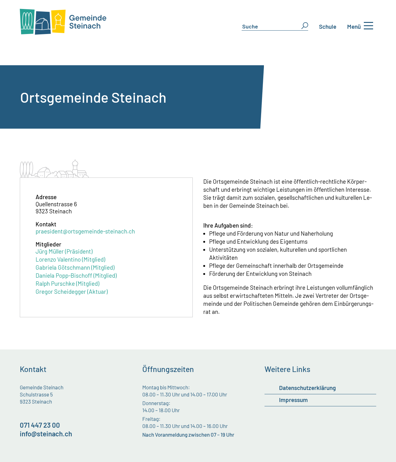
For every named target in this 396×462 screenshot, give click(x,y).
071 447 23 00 (40, 425)
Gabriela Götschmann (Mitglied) (75, 267)
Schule (327, 26)
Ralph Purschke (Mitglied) (67, 283)
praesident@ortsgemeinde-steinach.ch (85, 231)
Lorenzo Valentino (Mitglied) (70, 259)
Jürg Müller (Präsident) (64, 251)
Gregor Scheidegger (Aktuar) (72, 291)
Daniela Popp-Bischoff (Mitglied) (76, 275)
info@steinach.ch (46, 434)
